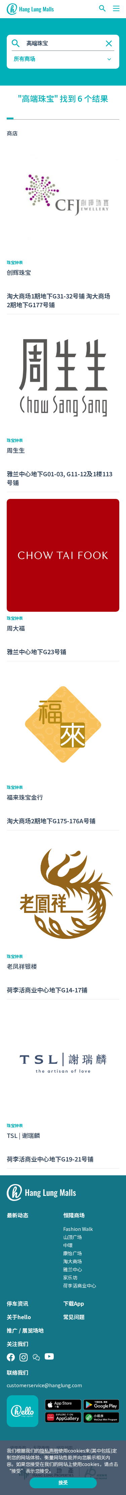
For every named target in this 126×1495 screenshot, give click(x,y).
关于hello (19, 1317)
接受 (63, 1482)
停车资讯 (17, 1303)
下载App (73, 1303)
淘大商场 (72, 1261)
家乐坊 (70, 1277)
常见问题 (74, 1317)
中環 (68, 1245)
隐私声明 (49, 1450)
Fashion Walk (78, 1229)
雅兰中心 (72, 1269)
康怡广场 (72, 1253)
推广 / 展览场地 (25, 1330)
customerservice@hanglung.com (44, 1385)
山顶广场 (72, 1237)
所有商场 (24, 59)
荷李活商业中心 (79, 1285)
